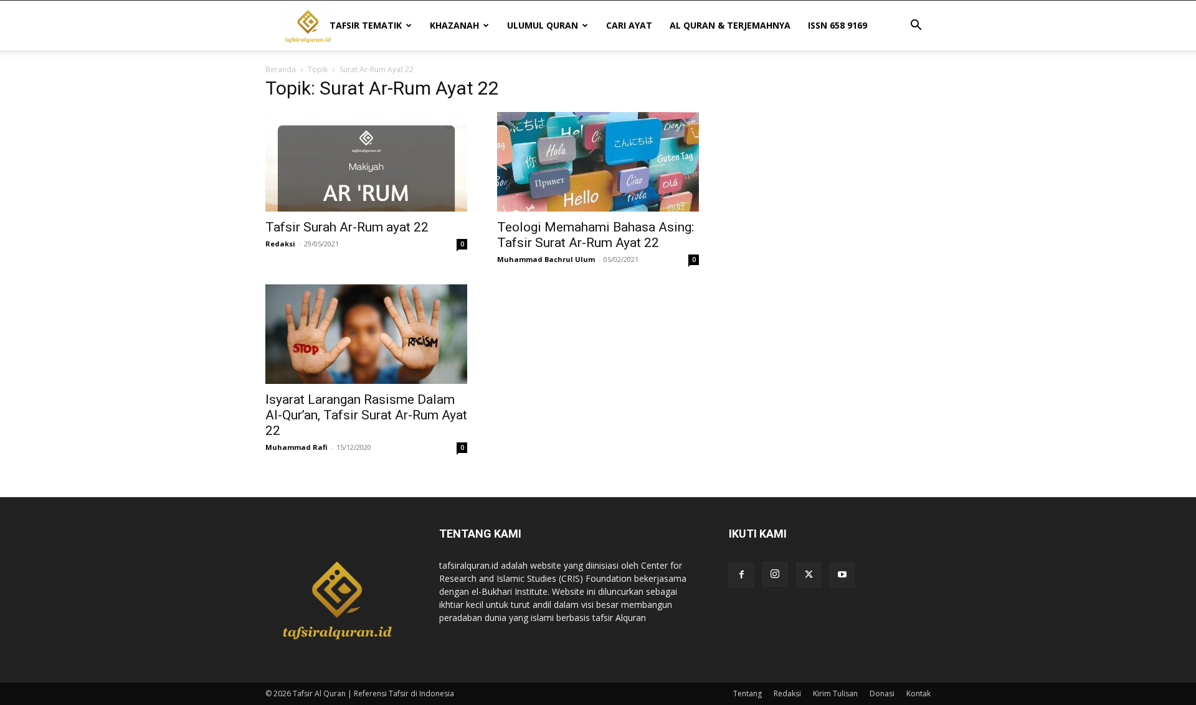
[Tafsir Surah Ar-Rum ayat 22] (366, 162)
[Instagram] (774, 574)
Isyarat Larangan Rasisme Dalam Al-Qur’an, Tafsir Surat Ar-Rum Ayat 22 (366, 415)
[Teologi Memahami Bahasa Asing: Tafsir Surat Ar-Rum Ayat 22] (598, 162)
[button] (916, 26)
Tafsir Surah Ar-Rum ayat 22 (347, 227)
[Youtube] (842, 575)
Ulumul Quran (542, 25)
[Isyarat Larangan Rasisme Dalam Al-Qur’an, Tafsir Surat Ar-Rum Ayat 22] (366, 334)
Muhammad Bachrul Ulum (546, 259)
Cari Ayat (629, 25)
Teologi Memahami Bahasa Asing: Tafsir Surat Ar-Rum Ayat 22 (595, 235)
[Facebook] (741, 575)
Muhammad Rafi (296, 447)
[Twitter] (808, 575)
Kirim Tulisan (835, 693)
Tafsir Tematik (366, 25)
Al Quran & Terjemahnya (730, 25)
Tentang (747, 693)
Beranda (280, 69)
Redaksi (280, 243)
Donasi (882, 693)
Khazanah (454, 25)
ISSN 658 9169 (837, 25)
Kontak (918, 693)
